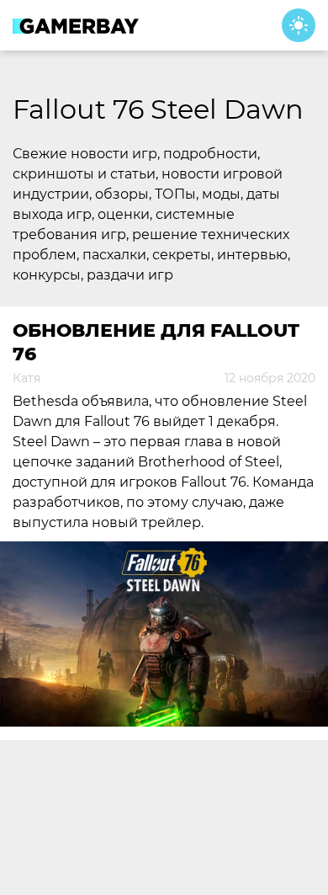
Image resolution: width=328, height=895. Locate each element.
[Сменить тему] (298, 25)
